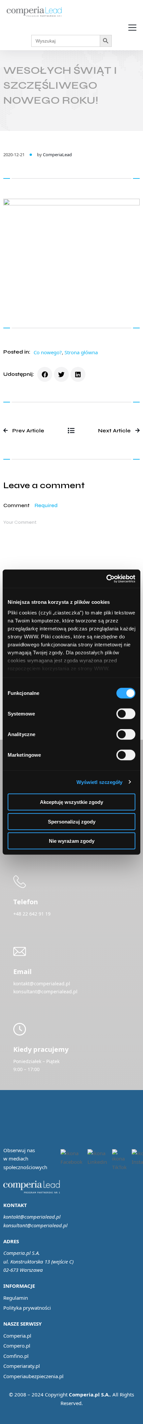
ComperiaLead (57, 155)
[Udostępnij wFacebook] (44, 374)
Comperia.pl (17, 1335)
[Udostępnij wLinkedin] (78, 374)
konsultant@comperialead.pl (35, 1225)
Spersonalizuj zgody (71, 821)
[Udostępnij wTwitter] (61, 374)
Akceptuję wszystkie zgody (71, 802)
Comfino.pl (16, 1356)
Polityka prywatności (27, 1307)
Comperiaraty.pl (21, 1366)
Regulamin (15, 1297)
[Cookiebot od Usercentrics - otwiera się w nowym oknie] (106, 578)
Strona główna (81, 352)
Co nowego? (48, 352)
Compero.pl (16, 1345)
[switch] (125, 714)
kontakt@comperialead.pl (32, 1216)
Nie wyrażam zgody (71, 841)
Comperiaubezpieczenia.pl (33, 1376)
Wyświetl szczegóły (99, 782)
